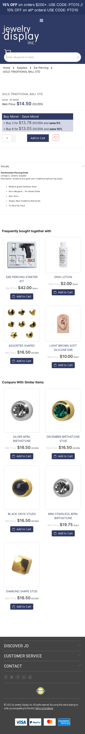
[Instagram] (24, 677)
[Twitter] (12, 677)
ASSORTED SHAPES (22, 345)
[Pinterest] (18, 677)
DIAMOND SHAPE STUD (21, 591)
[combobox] (42, 57)
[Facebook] (6, 677)
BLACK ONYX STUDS (22, 514)
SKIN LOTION (63, 277)
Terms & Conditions (44, 708)
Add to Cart (23, 456)
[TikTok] (30, 677)
